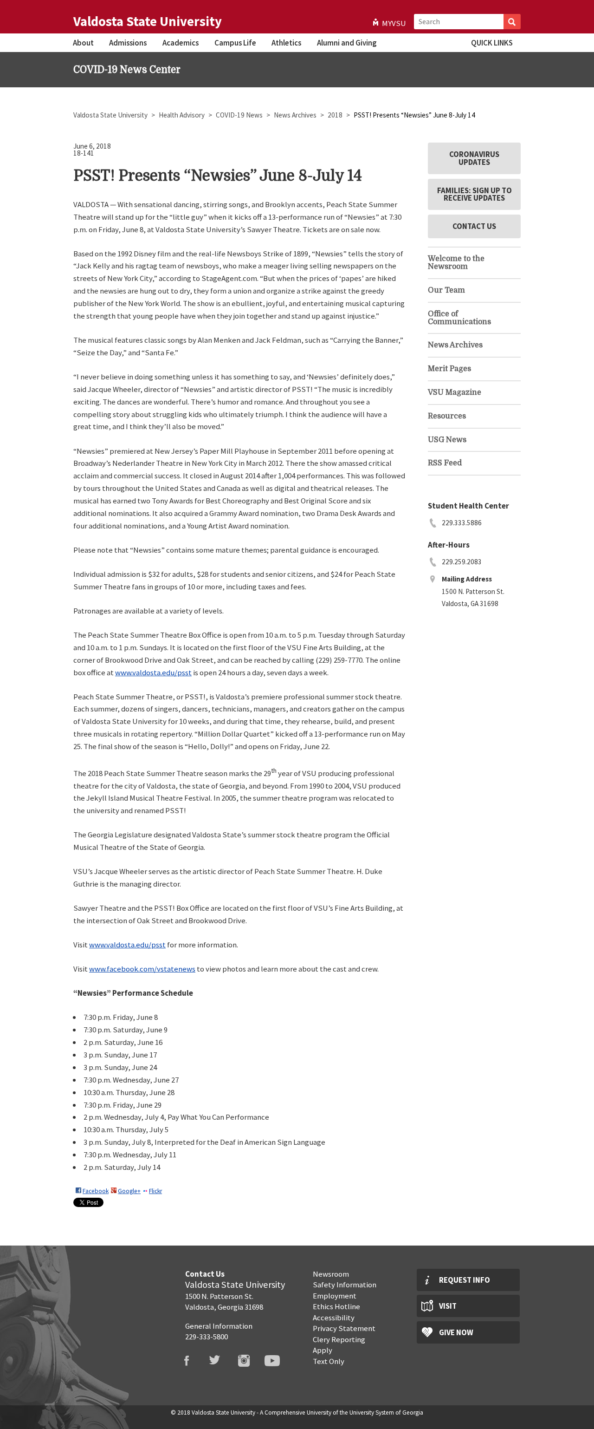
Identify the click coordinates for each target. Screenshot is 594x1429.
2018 (336, 115)
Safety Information (344, 1284)
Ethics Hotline (336, 1306)
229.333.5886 (462, 522)
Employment (334, 1296)
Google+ (129, 1191)
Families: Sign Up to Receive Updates (474, 194)
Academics (180, 43)
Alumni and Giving (346, 43)
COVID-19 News (240, 115)
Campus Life (235, 43)
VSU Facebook (192, 1361)
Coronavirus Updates (474, 158)
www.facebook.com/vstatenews (142, 969)
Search (512, 21)
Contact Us (474, 226)
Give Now (456, 1332)
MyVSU (394, 23)
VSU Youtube (278, 1361)
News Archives (296, 115)
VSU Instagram (249, 1361)
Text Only (328, 1361)
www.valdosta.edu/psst (153, 672)
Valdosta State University (147, 21)
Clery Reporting (339, 1339)
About (83, 43)
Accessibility (334, 1317)
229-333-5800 (206, 1336)
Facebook (96, 1191)
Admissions (128, 43)
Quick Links (492, 43)
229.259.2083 (462, 561)
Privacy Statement (344, 1328)
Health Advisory (182, 115)
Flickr (155, 1191)
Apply (322, 1350)
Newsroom (331, 1274)
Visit (448, 1306)
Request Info (464, 1280)
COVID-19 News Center (127, 69)
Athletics (286, 43)
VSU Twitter (221, 1361)
